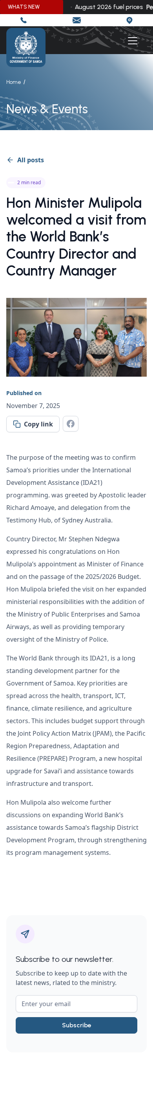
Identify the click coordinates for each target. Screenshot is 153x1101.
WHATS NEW (24, 7)
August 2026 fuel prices (105, 7)
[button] (131, 40)
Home (13, 82)
